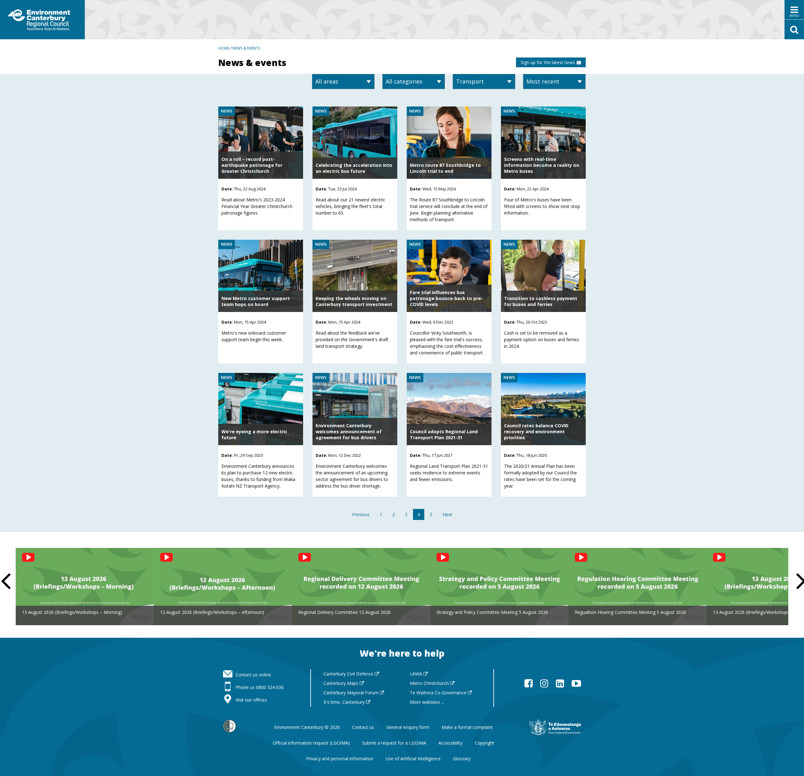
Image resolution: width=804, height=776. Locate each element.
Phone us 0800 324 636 (260, 687)
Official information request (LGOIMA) (311, 743)
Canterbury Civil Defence (349, 674)
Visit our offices (251, 700)
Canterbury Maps (341, 683)
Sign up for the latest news (548, 62)
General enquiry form (407, 727)
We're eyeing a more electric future (254, 434)
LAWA (416, 674)
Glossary (461, 759)
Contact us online (253, 675)
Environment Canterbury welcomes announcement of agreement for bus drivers (349, 431)
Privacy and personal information (339, 759)
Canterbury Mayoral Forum (351, 693)
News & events (246, 48)
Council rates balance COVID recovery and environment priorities (536, 431)
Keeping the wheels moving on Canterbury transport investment (354, 301)
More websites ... (427, 702)
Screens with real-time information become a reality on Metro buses (541, 165)
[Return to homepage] (42, 19)
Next (447, 514)
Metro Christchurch (430, 683)
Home (223, 48)
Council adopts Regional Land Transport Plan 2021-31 (444, 434)
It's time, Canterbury (344, 702)
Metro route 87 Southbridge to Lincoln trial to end (445, 168)
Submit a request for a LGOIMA (394, 743)
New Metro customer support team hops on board (255, 301)
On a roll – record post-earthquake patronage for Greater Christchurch (251, 165)
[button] (794, 9)
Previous (361, 514)
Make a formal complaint (467, 727)
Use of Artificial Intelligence (413, 759)
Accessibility (450, 743)
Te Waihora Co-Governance (439, 693)
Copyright (484, 743)
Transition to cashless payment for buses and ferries (540, 301)
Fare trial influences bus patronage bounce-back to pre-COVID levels (446, 298)
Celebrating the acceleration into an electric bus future (354, 168)
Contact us (363, 727)
